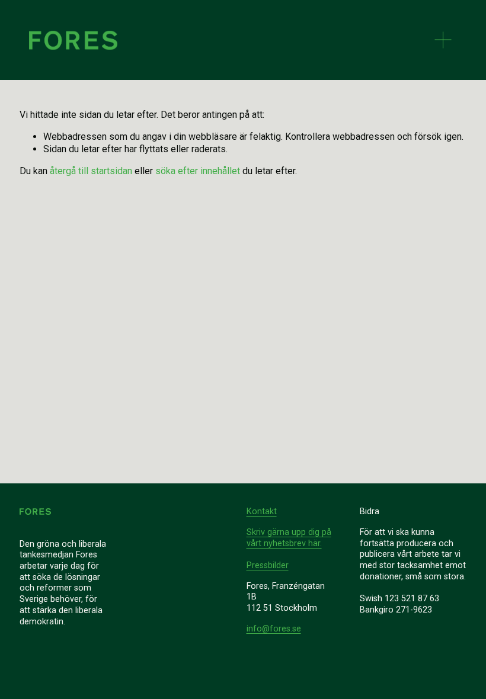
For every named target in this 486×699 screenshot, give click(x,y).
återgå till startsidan (91, 171)
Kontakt (262, 511)
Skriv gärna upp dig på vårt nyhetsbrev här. (289, 538)
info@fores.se (274, 629)
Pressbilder (268, 565)
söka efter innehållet (197, 171)
